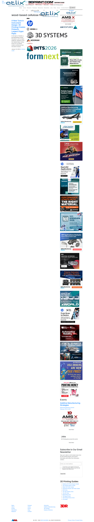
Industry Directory (48, 510)
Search (73, 7)
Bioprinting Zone (67, 494)
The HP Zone (66, 493)
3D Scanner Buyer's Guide (69, 485)
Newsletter (46, 7)
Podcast (30, 505)
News (20, 7)
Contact (30, 511)
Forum (29, 508)
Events (13, 508)
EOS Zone (65, 490)
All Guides (65, 499)
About (58, 7)
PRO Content (39, 4)
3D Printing (46, 508)
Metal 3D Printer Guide (68, 487)
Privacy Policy (71, 520)
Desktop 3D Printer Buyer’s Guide (71, 484)
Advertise (46, 4)
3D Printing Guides (69, 481)
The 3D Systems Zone (68, 491)
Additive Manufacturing (49, 507)
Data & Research (30, 4)
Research (29, 7)
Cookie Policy (79, 520)
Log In (26, 1)
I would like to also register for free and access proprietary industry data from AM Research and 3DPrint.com (71, 468)
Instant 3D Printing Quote (56, 4)
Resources (40, 7)
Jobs (51, 7)
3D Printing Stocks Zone (68, 497)
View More (71, 429)
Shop (55, 7)
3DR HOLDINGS (44, 520)
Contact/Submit (65, 7)
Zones (24, 7)
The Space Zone (67, 496)
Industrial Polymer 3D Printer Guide (71, 488)
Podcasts (34, 7)
